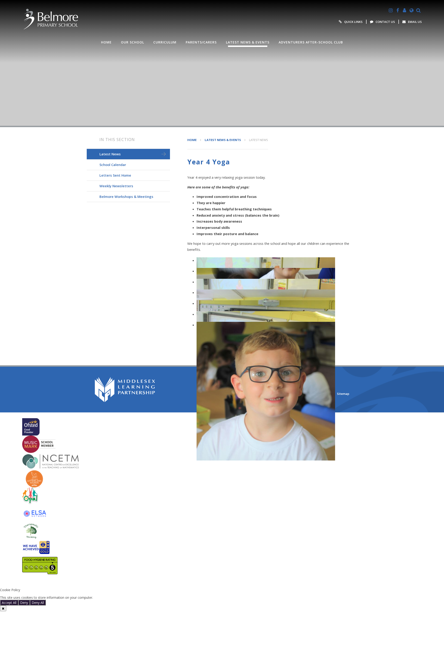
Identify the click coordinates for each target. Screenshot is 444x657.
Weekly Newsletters (116, 186)
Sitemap (343, 394)
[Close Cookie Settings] (3, 608)
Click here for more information (117, 597)
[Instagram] (390, 10)
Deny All (38, 602)
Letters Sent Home (115, 175)
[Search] (418, 10)
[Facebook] (397, 10)
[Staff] (404, 10)
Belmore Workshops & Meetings (126, 196)
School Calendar (112, 164)
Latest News (258, 140)
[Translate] (411, 10)
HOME (192, 140)
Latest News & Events (223, 140)
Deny (24, 602)
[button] (222, 582)
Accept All (9, 602)
